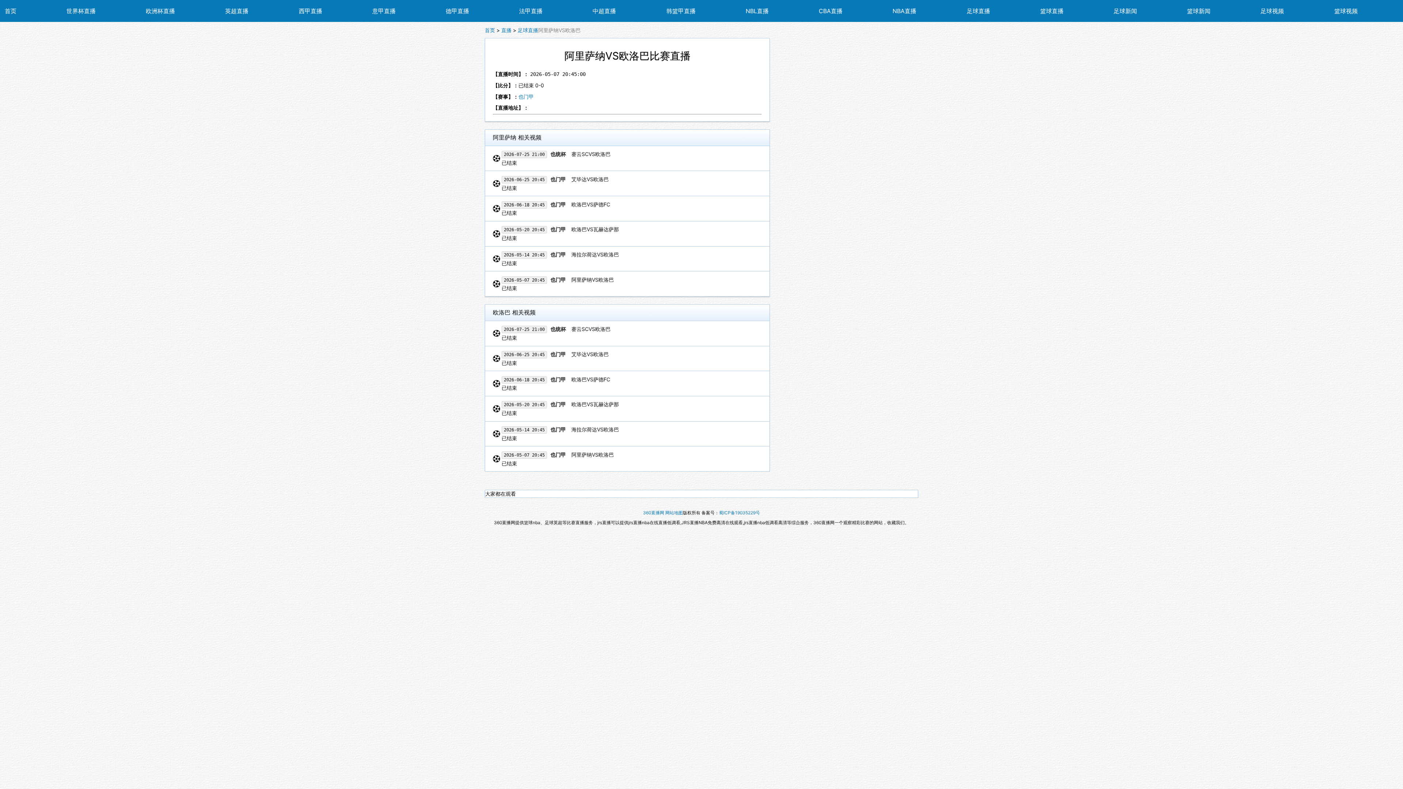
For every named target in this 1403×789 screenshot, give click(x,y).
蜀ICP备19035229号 (739, 512)
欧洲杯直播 (160, 11)
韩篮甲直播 (681, 11)
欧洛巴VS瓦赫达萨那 (594, 229)
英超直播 (236, 11)
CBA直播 (831, 11)
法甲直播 (531, 11)
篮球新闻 (1198, 11)
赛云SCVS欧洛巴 (590, 154)
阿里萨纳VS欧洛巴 (592, 280)
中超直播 (604, 11)
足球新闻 (1125, 11)
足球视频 (1272, 11)
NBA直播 (904, 11)
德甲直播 (457, 11)
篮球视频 (1346, 11)
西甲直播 (310, 11)
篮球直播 (1052, 11)
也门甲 (526, 97)
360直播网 (653, 512)
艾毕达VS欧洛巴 (589, 179)
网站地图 (674, 512)
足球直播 (978, 11)
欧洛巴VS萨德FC (590, 204)
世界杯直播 (81, 11)
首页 (10, 11)
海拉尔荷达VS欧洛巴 (594, 254)
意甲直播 (384, 11)
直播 (506, 30)
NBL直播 (757, 11)
